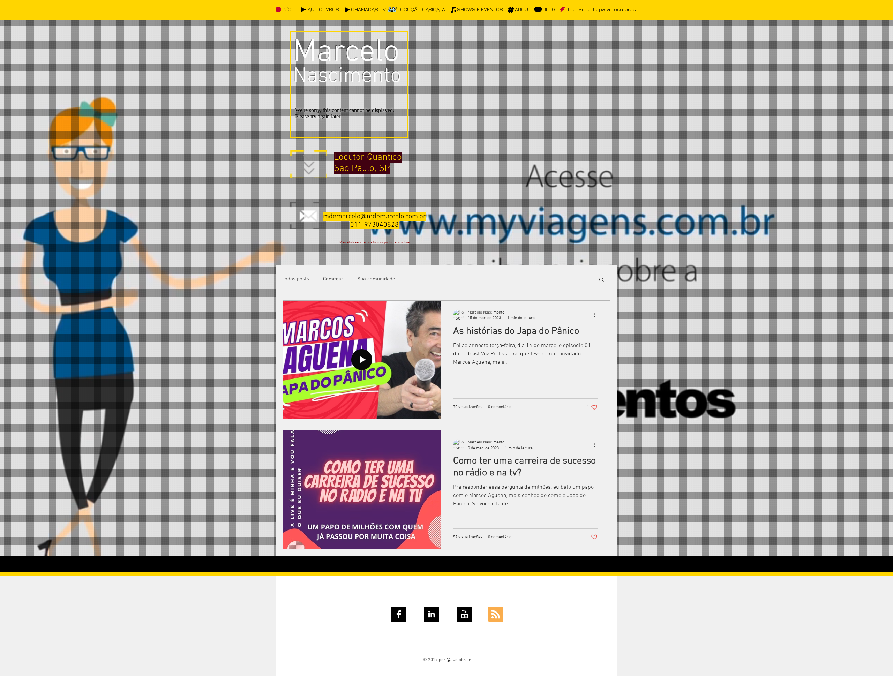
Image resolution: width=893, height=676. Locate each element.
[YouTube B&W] (464, 614)
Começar (333, 279)
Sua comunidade (376, 279)
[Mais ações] (596, 315)
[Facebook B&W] (398, 614)
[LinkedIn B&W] (431, 614)
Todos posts (296, 279)
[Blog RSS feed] (495, 615)
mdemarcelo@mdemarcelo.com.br (374, 216)
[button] (601, 280)
